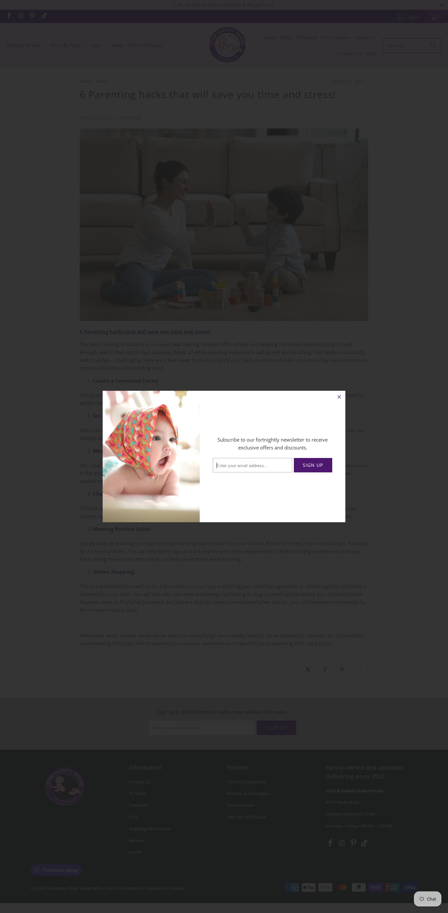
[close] (339, 397)
